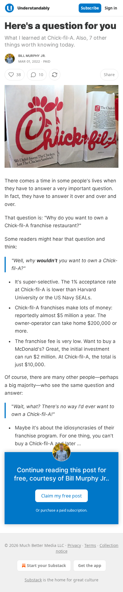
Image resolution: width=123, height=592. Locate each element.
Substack (33, 580)
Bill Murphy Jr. (31, 56)
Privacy (74, 545)
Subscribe (90, 8)
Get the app (89, 565)
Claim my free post (61, 495)
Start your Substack (46, 565)
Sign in (111, 8)
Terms (90, 545)
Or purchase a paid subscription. (61, 510)
